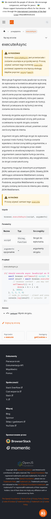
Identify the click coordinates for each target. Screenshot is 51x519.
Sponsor (10, 417)
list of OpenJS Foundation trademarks (32, 484)
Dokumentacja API (14, 365)
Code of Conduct (9, 501)
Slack (8, 395)
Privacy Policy (37, 498)
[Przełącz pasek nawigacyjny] (4, 22)
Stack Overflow (13, 387)
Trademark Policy (9, 481)
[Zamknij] (49, 8)
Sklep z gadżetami (14, 421)
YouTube (10, 425)
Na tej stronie (10, 37)
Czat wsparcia (12, 391)
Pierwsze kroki (13, 361)
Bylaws (46, 498)
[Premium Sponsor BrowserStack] (18, 443)
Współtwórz (11, 369)
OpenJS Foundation (25, 470)
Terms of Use (26, 498)
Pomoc (9, 373)
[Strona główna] (4, 31)
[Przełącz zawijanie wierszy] (41, 216)
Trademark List (25, 481)
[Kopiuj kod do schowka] (46, 216)
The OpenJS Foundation (11, 498)
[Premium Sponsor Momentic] (18, 449)
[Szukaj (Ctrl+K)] (47, 22)
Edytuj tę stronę (12, 323)
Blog (8, 413)
